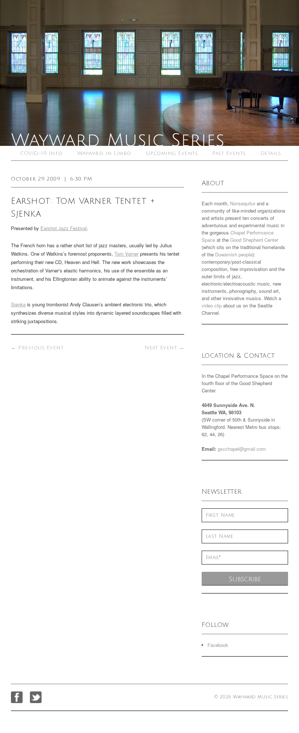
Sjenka (18, 304)
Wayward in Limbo (104, 153)
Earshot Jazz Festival (63, 228)
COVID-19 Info (41, 153)
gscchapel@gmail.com (242, 448)
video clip (212, 305)
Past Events (229, 153)
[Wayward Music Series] (149, 73)
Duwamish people (233, 254)
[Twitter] (36, 697)
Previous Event (37, 347)
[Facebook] (17, 697)
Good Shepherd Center (254, 239)
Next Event (164, 347)
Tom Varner (126, 253)
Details (270, 153)
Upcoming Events (172, 153)
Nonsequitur (242, 203)
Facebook (217, 644)
